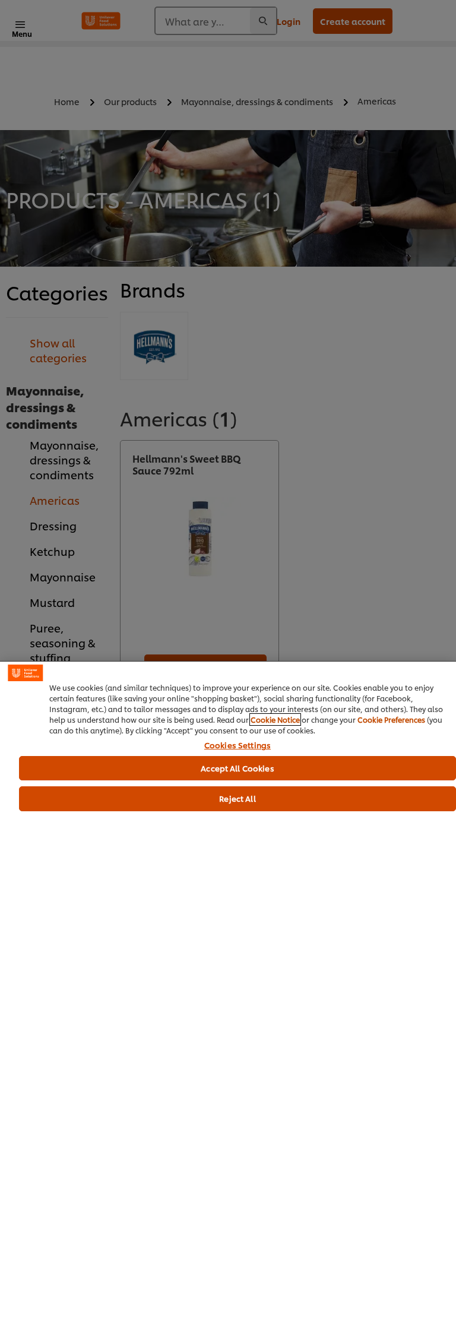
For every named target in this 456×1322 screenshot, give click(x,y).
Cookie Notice (275, 719)
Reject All (237, 798)
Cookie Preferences (391, 719)
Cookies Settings (237, 745)
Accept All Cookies (237, 768)
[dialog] (228, 991)
